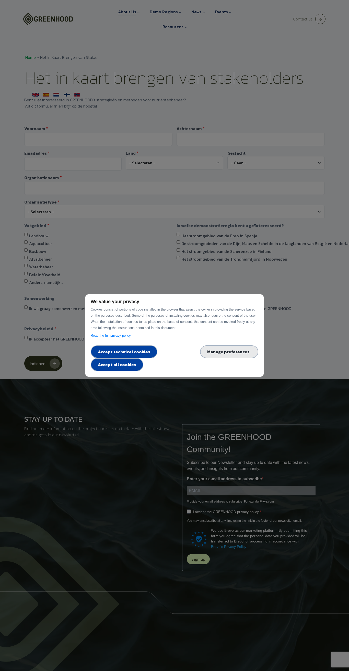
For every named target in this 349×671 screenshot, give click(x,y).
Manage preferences (229, 352)
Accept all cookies (117, 364)
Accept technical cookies (124, 352)
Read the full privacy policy (112, 335)
